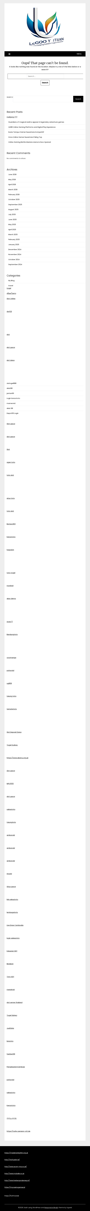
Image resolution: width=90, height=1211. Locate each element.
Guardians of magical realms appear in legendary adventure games (36, 122)
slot (8, 334)
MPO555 (10, 783)
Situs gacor (11, 886)
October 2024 (14, 259)
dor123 (9, 311)
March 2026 (12, 189)
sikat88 (10, 388)
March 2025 (13, 234)
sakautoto (11, 809)
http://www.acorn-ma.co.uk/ (15, 1167)
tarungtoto (11, 822)
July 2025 (12, 214)
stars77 (10, 621)
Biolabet (10, 964)
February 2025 (14, 239)
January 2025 (13, 244)
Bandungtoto (12, 634)
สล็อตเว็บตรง (11, 293)
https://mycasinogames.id (14, 1187)
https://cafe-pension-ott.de (18, 1131)
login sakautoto (13, 938)
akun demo (11, 598)
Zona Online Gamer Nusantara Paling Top (25, 137)
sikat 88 (10, 408)
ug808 (9, 683)
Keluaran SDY (12, 951)
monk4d (10, 585)
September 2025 (15, 204)
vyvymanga (11, 657)
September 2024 (15, 264)
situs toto (11, 498)
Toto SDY (10, 976)
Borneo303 (11, 524)
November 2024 (14, 254)
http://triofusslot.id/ (12, 1160)
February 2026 (14, 194)
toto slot (10, 475)
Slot (8, 449)
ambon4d (11, 835)
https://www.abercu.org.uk (17, 758)
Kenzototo (11, 537)
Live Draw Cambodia (15, 925)
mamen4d (11, 403)
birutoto (10, 1041)
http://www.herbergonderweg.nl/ (17, 1180)
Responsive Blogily (51, 1207)
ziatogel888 (11, 383)
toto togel (11, 573)
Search (10, 97)
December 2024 (14, 249)
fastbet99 (11, 1054)
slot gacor (11, 347)
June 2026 (12, 174)
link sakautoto (12, 899)
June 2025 (12, 219)
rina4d (9, 874)
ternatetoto (12, 709)
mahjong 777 (12, 117)
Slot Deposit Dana (14, 732)
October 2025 (14, 199)
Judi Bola (10, 1028)
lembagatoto (12, 912)
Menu (79, 54)
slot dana (10, 360)
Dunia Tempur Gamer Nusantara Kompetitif (26, 132)
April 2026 (12, 184)
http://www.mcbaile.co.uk (14, 1173)
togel (9, 288)
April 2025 (12, 229)
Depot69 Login (12, 413)
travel (10, 285)
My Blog (11, 280)
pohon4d (10, 670)
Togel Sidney (12, 1015)
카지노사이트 (12, 1118)
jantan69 (10, 393)
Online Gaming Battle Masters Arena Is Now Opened (29, 142)
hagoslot (10, 550)
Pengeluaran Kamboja (16, 1067)
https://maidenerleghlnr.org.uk (16, 1153)
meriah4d (11, 989)
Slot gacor (11, 424)
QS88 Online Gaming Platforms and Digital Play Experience (32, 127)
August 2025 (13, 209)
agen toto (11, 462)
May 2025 (12, 224)
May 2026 (12, 179)
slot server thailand (14, 1002)
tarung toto (11, 696)
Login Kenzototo (13, 398)
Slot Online (11, 298)
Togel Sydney (12, 745)
